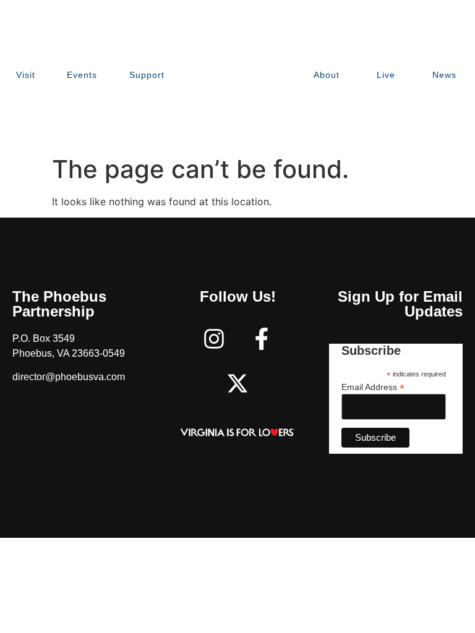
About (327, 75)
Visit (25, 75)
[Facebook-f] (261, 338)
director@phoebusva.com (68, 377)
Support (147, 75)
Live (386, 75)
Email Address (372, 386)
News (444, 75)
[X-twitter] (237, 383)
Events (82, 75)
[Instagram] (214, 338)
